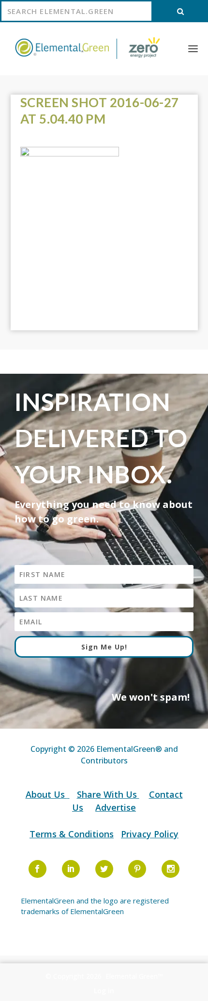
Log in (104, 990)
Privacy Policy (149, 834)
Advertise (115, 807)
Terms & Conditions (72, 834)
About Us (46, 794)
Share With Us (108, 794)
